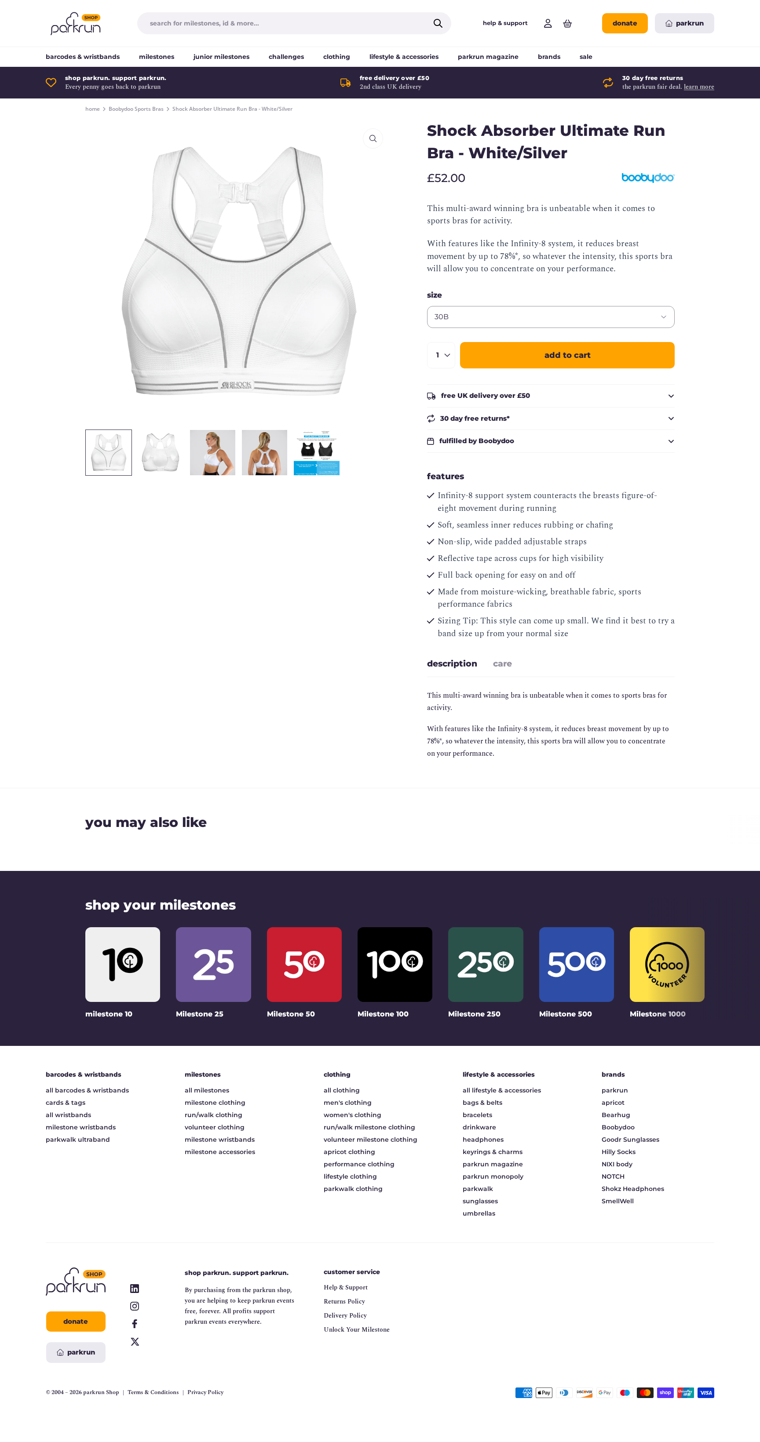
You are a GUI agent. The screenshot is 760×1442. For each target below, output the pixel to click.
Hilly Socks (619, 1152)
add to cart (567, 355)
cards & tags (65, 1103)
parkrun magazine (488, 57)
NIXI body (617, 1164)
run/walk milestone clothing (369, 1127)
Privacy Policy (205, 1392)
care (502, 664)
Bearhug (616, 1115)
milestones (156, 57)
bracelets (477, 1115)
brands (549, 57)
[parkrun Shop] (76, 23)
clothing (336, 57)
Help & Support (346, 1287)
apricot (613, 1103)
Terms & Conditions (153, 1392)
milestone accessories (220, 1152)
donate (625, 23)
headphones (483, 1139)
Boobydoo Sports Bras (136, 109)
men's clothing (348, 1103)
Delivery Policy (345, 1315)
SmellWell (618, 1201)
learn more (699, 86)
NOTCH (613, 1176)
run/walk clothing (213, 1115)
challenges (286, 57)
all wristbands (68, 1115)
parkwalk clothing (353, 1189)
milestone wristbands (81, 1127)
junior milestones (221, 57)
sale (586, 57)
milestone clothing (215, 1103)
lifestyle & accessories (403, 57)
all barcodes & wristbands (87, 1090)
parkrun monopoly (493, 1176)
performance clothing (359, 1164)
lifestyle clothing (350, 1176)
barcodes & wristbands (83, 57)
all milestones (207, 1090)
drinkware (479, 1127)
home (92, 109)
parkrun (615, 1090)
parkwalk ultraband (78, 1139)
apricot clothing (349, 1152)
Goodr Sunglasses (630, 1139)
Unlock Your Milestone (357, 1329)
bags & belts (482, 1103)
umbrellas (479, 1213)
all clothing (342, 1090)
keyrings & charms (492, 1152)
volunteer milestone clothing (370, 1139)
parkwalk (478, 1189)
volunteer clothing (215, 1127)
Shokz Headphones (633, 1189)
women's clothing (352, 1115)
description (452, 664)
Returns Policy (344, 1301)
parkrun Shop (101, 1392)
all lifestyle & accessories (502, 1090)
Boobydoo (618, 1127)
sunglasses (480, 1201)
